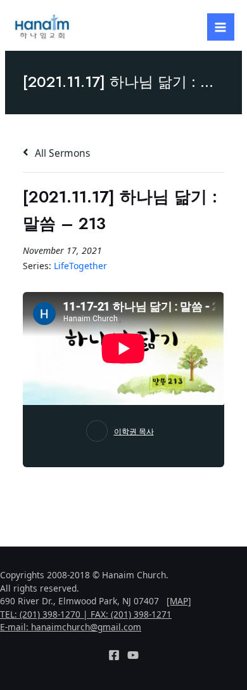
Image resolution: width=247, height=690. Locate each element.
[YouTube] (133, 655)
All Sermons (61, 153)
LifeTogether (80, 266)
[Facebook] (114, 655)
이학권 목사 (134, 431)
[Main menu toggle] (220, 27)
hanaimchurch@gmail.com (86, 627)
